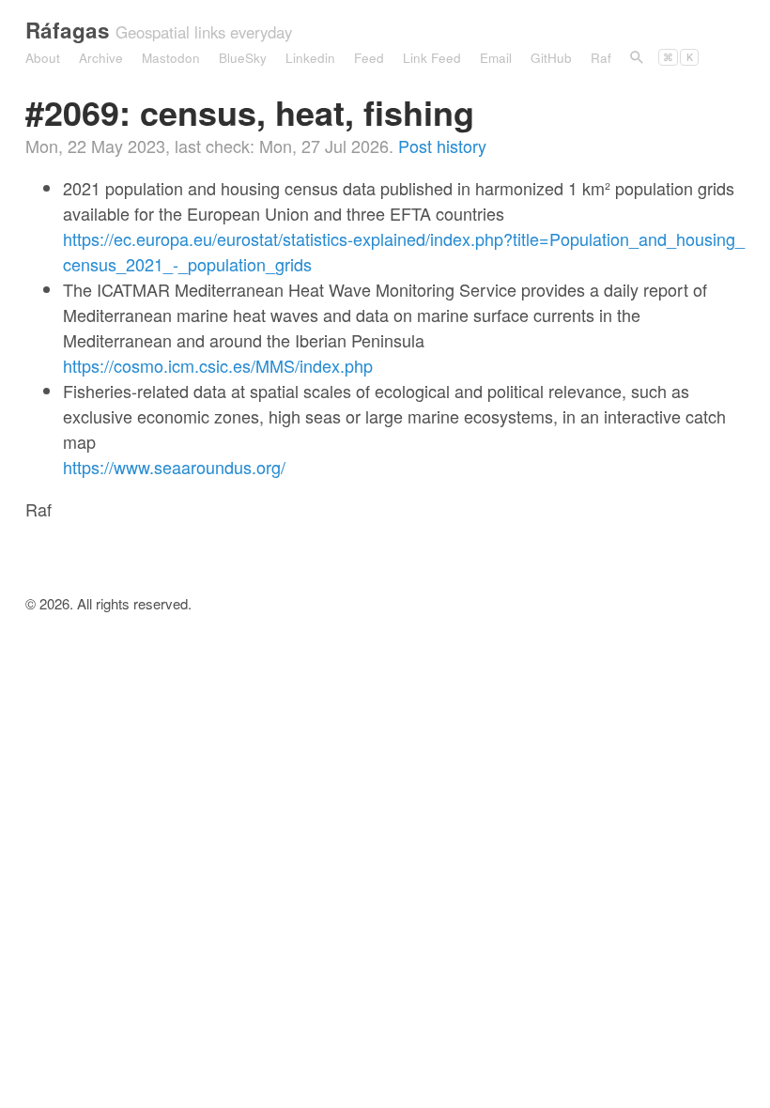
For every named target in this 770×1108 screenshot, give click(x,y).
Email (496, 58)
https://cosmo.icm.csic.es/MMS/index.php (218, 365)
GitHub (551, 58)
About (42, 58)
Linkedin (310, 58)
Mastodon (171, 58)
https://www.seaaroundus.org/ (174, 466)
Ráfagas (67, 30)
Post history (442, 145)
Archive (101, 58)
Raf (601, 58)
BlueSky (243, 58)
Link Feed (432, 58)
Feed (369, 58)
